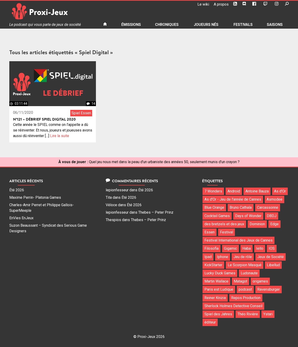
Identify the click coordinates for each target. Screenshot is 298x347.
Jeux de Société (270, 257)
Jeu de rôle (243, 257)
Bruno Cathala (241, 207)
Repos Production (246, 298)
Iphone (222, 257)
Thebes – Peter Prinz (155, 212)
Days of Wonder (248, 216)
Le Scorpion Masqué (244, 265)
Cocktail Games (217, 216)
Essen (209, 232)
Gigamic (230, 248)
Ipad (208, 257)
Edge (274, 224)
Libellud (273, 265)
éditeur (210, 322)
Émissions (131, 24)
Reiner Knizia (215, 298)
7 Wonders (213, 191)
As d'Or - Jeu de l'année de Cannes (232, 199)
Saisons (275, 24)
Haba (246, 248)
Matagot (240, 281)
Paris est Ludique (218, 289)
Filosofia (211, 248)
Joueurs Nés (206, 24)
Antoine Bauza (257, 191)
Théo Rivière (247, 314)
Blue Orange (214, 207)
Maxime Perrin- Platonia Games (35, 197)
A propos (221, 4)
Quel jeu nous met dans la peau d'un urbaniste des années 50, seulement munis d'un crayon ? (164, 162)
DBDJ (271, 216)
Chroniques (167, 24)
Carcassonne (267, 207)
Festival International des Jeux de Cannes (238, 240)
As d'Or (280, 191)
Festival (226, 232)
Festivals (243, 24)
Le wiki (203, 4)
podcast (245, 289)
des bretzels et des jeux (224, 224)
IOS (272, 248)
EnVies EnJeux (21, 218)
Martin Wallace (216, 281)
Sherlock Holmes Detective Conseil (233, 306)
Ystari (268, 314)
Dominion (257, 224)
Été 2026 (16, 190)
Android (233, 191)
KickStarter (213, 265)
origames (260, 281)
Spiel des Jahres (218, 314)
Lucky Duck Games (219, 273)
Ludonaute (249, 273)
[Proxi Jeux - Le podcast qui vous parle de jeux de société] (52, 11)
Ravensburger (268, 289)
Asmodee (274, 199)
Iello (259, 248)
